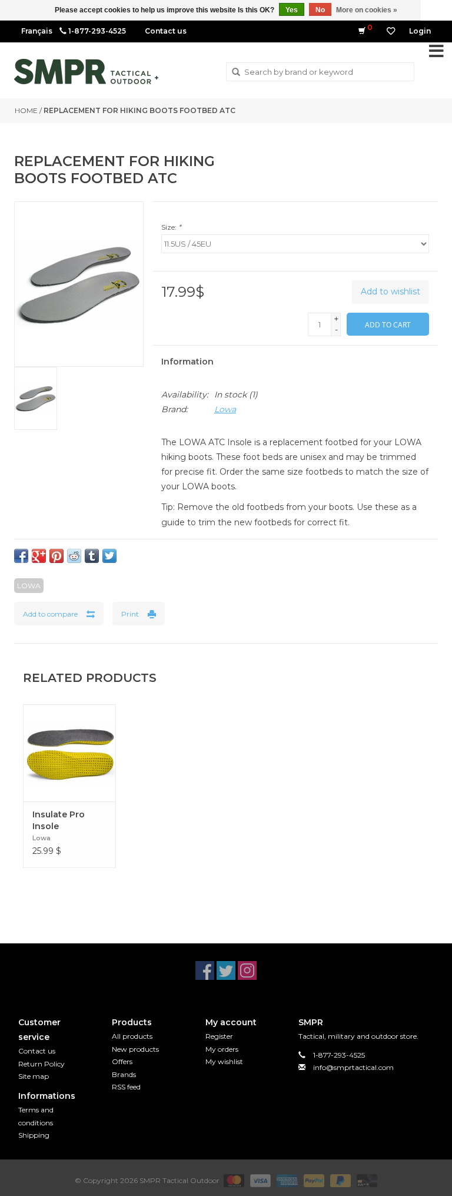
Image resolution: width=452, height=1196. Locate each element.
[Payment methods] (233, 1179)
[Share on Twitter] (109, 556)
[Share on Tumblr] (92, 556)
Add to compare (50, 613)
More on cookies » (366, 10)
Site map (33, 1076)
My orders (221, 1049)
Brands (124, 1074)
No (320, 10)
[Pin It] (56, 556)
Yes (291, 10)
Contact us (166, 30)
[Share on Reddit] (74, 556)
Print (130, 613)
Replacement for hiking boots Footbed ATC (139, 110)
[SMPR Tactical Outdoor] (86, 71)
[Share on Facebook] (21, 556)
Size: (171, 227)
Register (219, 1036)
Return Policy (41, 1063)
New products (135, 1049)
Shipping (33, 1135)
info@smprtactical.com (353, 1067)
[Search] (236, 72)
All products (132, 1036)
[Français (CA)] (36, 30)
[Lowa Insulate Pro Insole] (69, 752)
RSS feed (126, 1086)
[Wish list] (391, 31)
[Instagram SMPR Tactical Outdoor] (247, 970)
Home (26, 110)
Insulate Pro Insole (58, 820)
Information (187, 361)
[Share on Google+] (39, 556)
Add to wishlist (390, 291)
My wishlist (224, 1061)
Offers (122, 1061)
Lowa (225, 409)
